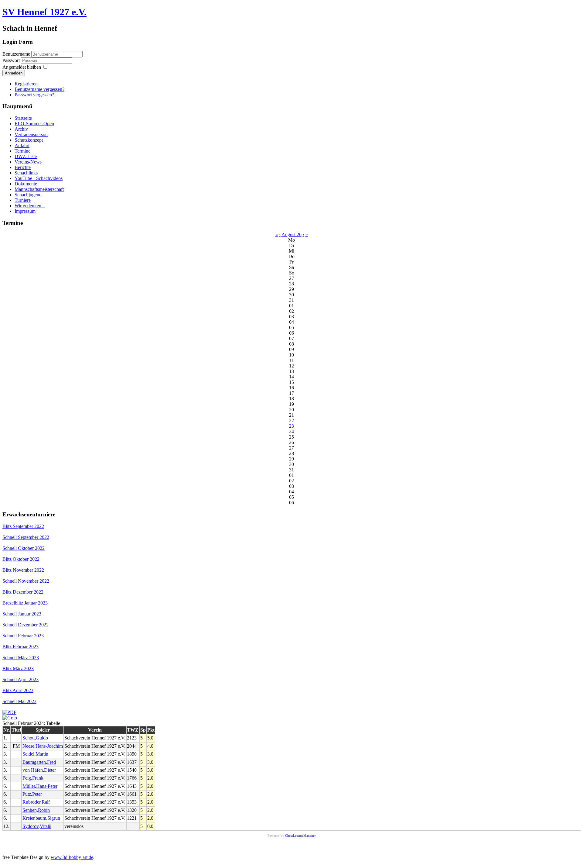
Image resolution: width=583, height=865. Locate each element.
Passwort (11, 60)
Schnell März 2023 (20, 657)
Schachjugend (28, 194)
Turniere (23, 200)
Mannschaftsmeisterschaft (39, 189)
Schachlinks (26, 172)
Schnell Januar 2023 (21, 613)
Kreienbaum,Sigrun (41, 818)
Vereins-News (28, 161)
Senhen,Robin (36, 810)
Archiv (21, 129)
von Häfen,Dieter (39, 770)
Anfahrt (22, 145)
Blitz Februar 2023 (20, 646)
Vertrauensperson (31, 134)
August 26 (291, 234)
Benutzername (16, 54)
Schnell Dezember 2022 (25, 624)
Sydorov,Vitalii (36, 826)
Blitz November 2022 (23, 570)
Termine (22, 150)
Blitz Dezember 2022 (22, 591)
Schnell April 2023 (20, 679)
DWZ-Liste (26, 156)
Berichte (23, 167)
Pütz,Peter (32, 794)
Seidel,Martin (35, 753)
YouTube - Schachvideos (39, 178)
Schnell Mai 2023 (19, 701)
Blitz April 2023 (17, 690)
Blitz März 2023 (18, 668)
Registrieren (26, 83)
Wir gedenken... (30, 205)
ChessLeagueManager (300, 835)
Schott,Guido (35, 737)
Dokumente (26, 183)
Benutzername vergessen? (39, 89)
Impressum (25, 211)
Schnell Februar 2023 (23, 635)
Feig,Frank (32, 778)
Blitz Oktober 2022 (20, 559)
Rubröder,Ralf (36, 802)
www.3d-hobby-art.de (72, 857)
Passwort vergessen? (34, 94)
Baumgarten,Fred (39, 762)
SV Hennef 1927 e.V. (44, 11)
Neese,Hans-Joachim (42, 746)
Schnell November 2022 (25, 581)
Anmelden (13, 73)
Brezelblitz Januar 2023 (25, 602)
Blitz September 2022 (23, 526)
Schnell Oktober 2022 (23, 548)
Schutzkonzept (29, 140)
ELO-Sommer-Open (34, 123)
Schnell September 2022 (25, 537)
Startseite (23, 118)
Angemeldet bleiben (21, 67)
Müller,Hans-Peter (39, 786)
